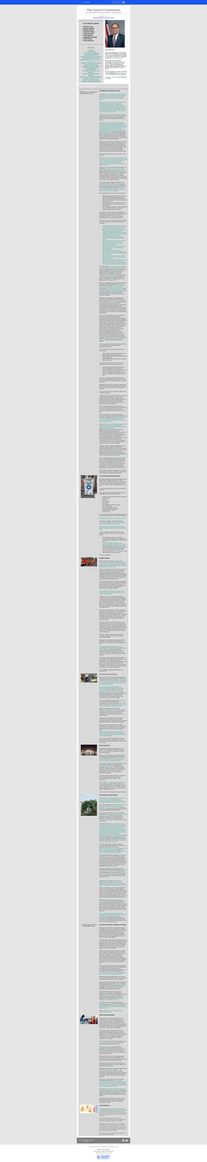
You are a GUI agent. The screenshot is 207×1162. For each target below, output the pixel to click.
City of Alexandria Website (91, 53)
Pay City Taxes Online (91, 55)
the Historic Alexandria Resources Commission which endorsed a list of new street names (112, 806)
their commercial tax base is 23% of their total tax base (112, 184)
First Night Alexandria (117, 58)
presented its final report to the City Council (113, 870)
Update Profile (96, 1151)
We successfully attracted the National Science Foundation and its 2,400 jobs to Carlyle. (114, 238)
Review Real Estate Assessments (91, 56)
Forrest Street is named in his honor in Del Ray (112, 851)
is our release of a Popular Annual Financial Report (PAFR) (112, 783)
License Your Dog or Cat (90, 78)
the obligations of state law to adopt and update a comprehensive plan (112, 705)
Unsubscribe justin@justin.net (103, 1149)
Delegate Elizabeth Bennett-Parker (108, 1006)
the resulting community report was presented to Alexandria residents (112, 1089)
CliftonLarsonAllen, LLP (106, 766)
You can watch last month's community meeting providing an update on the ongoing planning (111, 688)
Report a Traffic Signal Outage (91, 81)
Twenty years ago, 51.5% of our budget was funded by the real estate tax (111, 169)
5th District (115, 999)
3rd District (120, 998)
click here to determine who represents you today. (110, 1011)
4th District (104, 999)
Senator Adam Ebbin (105, 1003)
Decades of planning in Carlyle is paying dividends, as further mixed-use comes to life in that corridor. (114, 257)
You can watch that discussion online (109, 455)
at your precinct (119, 551)
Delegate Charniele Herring (118, 1005)
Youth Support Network (112, 1069)
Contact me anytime (110, 77)
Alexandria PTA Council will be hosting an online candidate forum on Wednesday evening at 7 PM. (113, 528)
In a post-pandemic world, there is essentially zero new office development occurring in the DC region (112, 287)
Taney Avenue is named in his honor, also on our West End (112, 840)
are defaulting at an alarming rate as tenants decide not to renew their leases (112, 290)
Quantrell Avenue (107, 819)
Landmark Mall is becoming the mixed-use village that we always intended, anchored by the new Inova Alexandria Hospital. (114, 227)
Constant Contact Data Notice (107, 1151)
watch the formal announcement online (114, 114)
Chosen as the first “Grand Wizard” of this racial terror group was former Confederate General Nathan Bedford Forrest (113, 850)
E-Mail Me (91, 50)
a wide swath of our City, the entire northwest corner (113, 680)
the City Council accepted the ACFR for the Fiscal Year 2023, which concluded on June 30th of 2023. (112, 759)
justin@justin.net (102, 1153)
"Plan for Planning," (109, 709)
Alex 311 (82, 59)
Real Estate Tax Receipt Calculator (91, 77)
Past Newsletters (91, 52)
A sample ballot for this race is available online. (112, 518)
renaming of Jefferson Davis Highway (113, 873)
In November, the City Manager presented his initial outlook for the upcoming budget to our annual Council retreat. (112, 592)
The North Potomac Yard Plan (107, 276)
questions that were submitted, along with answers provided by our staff (111, 691)
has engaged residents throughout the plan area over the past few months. (112, 683)
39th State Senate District (109, 995)
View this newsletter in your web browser (103, 17)
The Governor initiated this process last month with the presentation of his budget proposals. (112, 972)
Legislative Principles (120, 984)
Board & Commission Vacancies (91, 63)
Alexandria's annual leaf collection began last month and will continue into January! (112, 1109)
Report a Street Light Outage (91, 80)
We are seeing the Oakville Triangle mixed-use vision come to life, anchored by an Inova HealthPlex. (114, 247)
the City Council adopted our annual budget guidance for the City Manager (112, 648)
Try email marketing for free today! (103, 1159)
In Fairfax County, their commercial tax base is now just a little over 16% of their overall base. (112, 189)
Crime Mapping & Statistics (91, 58)
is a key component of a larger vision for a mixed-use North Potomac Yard (112, 267)
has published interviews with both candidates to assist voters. (112, 523)
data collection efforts (108, 1046)
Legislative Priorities (117, 987)
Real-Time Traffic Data (91, 64)
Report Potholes (91, 69)
